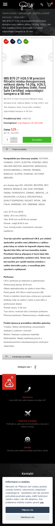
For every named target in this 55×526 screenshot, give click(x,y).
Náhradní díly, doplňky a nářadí (33, 12)
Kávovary (7, 16)
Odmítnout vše (27, 517)
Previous (4, 57)
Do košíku (37, 140)
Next (50, 57)
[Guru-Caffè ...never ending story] (27, 9)
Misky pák (19, 16)
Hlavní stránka (9, 12)
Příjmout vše (27, 510)
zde (42, 502)
